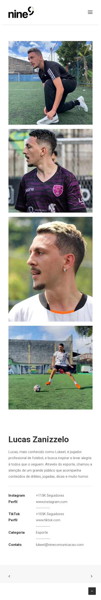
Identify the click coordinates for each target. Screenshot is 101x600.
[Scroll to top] (92, 591)
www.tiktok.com (48, 520)
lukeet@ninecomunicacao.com (60, 545)
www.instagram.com (51, 502)
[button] (90, 12)
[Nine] (21, 12)
